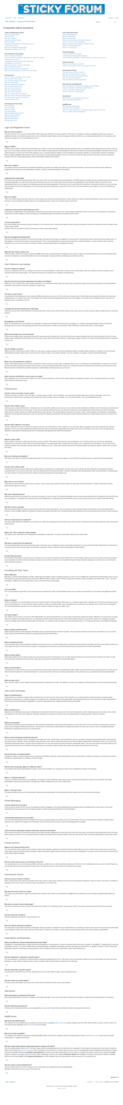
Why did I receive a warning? (13, 91)
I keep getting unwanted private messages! (75, 55)
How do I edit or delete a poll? (13, 86)
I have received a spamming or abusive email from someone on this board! (84, 57)
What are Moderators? (69, 36)
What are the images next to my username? (17, 65)
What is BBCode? (10, 105)
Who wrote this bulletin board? (71, 106)
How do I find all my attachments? (72, 99)
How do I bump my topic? (12, 99)
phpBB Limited (59, 1023)
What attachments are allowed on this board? (76, 98)
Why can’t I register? (11, 38)
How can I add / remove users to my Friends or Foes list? (79, 65)
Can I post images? (10, 111)
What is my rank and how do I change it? (16, 68)
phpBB (95, 325)
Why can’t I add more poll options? (15, 84)
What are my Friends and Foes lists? (73, 64)
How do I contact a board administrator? (74, 111)
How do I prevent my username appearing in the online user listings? (24, 57)
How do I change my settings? (13, 55)
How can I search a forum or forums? (73, 72)
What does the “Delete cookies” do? (15, 49)
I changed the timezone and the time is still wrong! (19, 61)
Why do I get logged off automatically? (16, 47)
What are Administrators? (70, 34)
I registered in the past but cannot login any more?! (19, 43)
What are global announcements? (14, 113)
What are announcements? (12, 115)
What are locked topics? (12, 118)
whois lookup (26, 1050)
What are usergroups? (69, 38)
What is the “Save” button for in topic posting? (18, 95)
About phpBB (31, 1025)
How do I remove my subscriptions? (73, 91)
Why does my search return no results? (74, 74)
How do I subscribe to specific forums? (74, 89)
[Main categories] (61, 9)
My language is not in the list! (13, 63)
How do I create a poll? (11, 82)
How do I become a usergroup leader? (74, 42)
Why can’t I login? (10, 42)
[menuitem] (14, 17)
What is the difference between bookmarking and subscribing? (81, 86)
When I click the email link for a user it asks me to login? (21, 70)
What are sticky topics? (11, 116)
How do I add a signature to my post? (15, 80)
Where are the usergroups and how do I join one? (77, 40)
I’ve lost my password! (11, 45)
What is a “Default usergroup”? (71, 45)
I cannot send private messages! (72, 54)
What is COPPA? (9, 36)
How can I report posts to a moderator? (16, 93)
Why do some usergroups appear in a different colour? (78, 43)
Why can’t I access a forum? (13, 88)
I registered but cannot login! (13, 40)
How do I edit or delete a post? (13, 78)
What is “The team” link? (70, 47)
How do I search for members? (72, 78)
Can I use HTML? (10, 107)
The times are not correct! (12, 59)
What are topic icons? (11, 120)
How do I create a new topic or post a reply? (17, 77)
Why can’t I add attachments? (13, 90)
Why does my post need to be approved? (17, 97)
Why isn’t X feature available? (71, 108)
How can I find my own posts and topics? (74, 79)
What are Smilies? (10, 109)
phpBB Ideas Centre (92, 1035)
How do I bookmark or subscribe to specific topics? (77, 88)
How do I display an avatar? (13, 67)
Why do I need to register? (12, 34)
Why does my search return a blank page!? (75, 76)
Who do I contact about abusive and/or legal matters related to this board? (84, 110)
